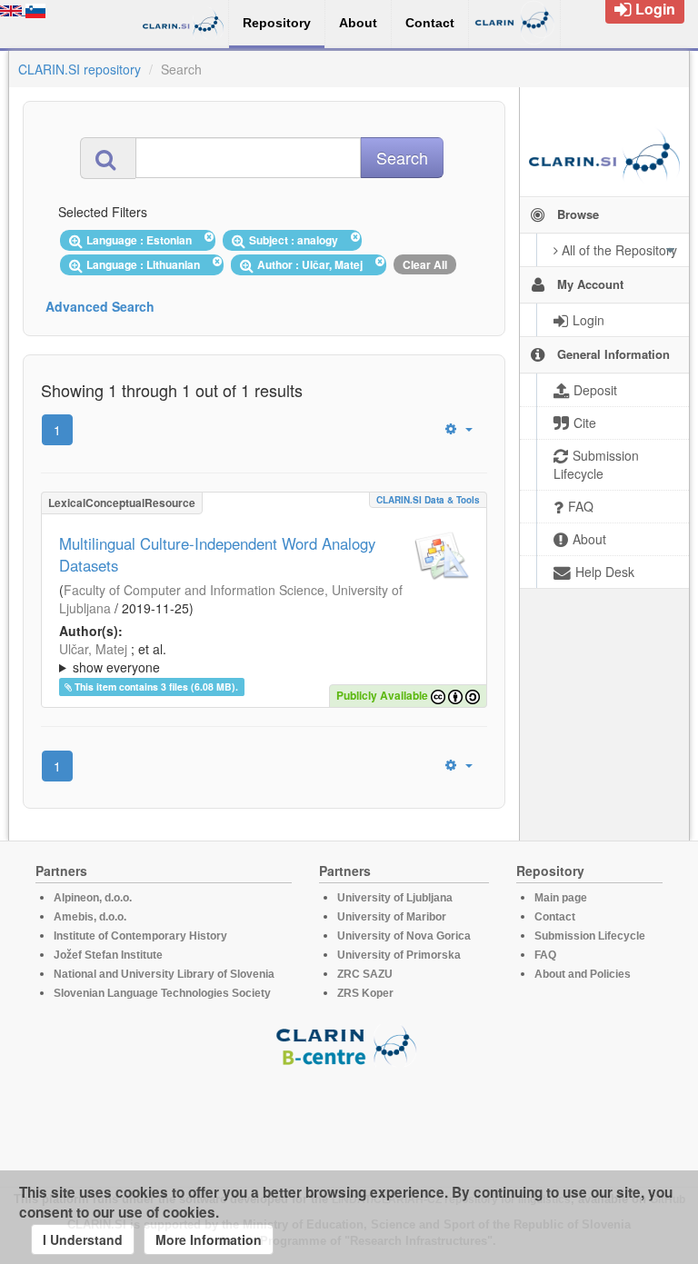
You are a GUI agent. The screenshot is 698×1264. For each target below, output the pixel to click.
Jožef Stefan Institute (108, 955)
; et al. (112, 658)
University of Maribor (391, 917)
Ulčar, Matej (93, 649)
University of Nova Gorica (404, 936)
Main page (560, 897)
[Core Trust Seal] (349, 1118)
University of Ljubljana (395, 897)
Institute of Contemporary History (140, 936)
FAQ (545, 955)
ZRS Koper (365, 993)
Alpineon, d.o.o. (93, 897)
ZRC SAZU (365, 974)
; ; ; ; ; (239, 658)
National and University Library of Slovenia (164, 974)
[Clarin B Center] (349, 1044)
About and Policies (582, 974)
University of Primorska (399, 955)
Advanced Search (100, 306)
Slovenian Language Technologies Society (162, 993)
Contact (554, 917)
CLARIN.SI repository (79, 69)
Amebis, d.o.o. (90, 917)
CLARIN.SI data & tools (428, 499)
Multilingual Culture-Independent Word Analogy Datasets (217, 554)
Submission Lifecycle (589, 936)
